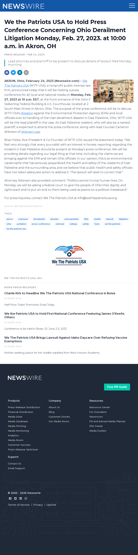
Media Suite (15, 416)
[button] (132, 5)
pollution (21, 224)
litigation (27, 113)
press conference (41, 224)
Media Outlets (97, 430)
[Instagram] (26, 498)
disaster (54, 219)
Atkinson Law (30, 132)
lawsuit (109, 219)
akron (9, 219)
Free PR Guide (117, 386)
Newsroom (96, 416)
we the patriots (112, 224)
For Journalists (98, 411)
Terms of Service (19, 504)
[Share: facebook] (7, 72)
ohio (8, 224)
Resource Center (99, 407)
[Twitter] (15, 498)
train (97, 224)
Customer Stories (59, 416)
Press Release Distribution (24, 407)
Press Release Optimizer (23, 449)
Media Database (18, 421)
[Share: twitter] (13, 72)
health (97, 219)
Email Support (16, 468)
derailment (39, 219)
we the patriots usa (16, 229)
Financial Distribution (20, 411)
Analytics (13, 435)
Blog (51, 411)
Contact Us (14, 463)
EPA (86, 219)
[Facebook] (10, 498)
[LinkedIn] (20, 498)
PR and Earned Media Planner (107, 421)
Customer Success (19, 444)
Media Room (15, 440)
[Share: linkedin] (20, 72)
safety (86, 224)
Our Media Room (59, 421)
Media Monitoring (18, 430)
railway (73, 224)
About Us (54, 407)
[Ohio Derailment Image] (113, 91)
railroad (60, 224)
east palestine (71, 219)
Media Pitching (17, 426)
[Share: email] (26, 72)
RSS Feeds (96, 426)
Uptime (51, 504)
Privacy (38, 504)
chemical (23, 219)
